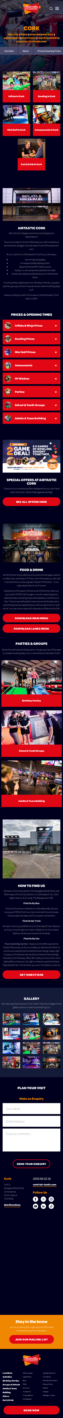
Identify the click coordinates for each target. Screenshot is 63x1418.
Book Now (32, 1410)
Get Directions (31, 974)
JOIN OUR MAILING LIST (31, 1339)
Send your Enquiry (31, 1164)
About (26, 50)
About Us (26, 1388)
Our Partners (27, 1399)
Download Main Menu (31, 618)
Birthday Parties (11, 1380)
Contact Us (27, 1391)
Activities (9, 50)
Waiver (45, 1388)
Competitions (28, 1395)
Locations (7, 1373)
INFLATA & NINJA (18, 34)
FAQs (24, 1384)
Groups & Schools (11, 1384)
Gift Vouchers (28, 1373)
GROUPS (54, 38)
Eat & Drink (8, 1400)
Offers (6, 1396)
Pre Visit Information (50, 1380)
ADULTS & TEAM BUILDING (32, 41)
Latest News (27, 1377)
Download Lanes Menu (31, 628)
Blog (24, 1380)
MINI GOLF (48, 34)
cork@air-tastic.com (44, 1184)
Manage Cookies (49, 1395)
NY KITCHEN (29, 38)
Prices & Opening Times (49, 50)
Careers (45, 1391)
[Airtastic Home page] (31, 8)
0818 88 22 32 (42, 1178)
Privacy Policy (48, 1384)
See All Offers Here (31, 502)
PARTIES (42, 38)
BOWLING (35, 34)
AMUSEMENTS (12, 38)
